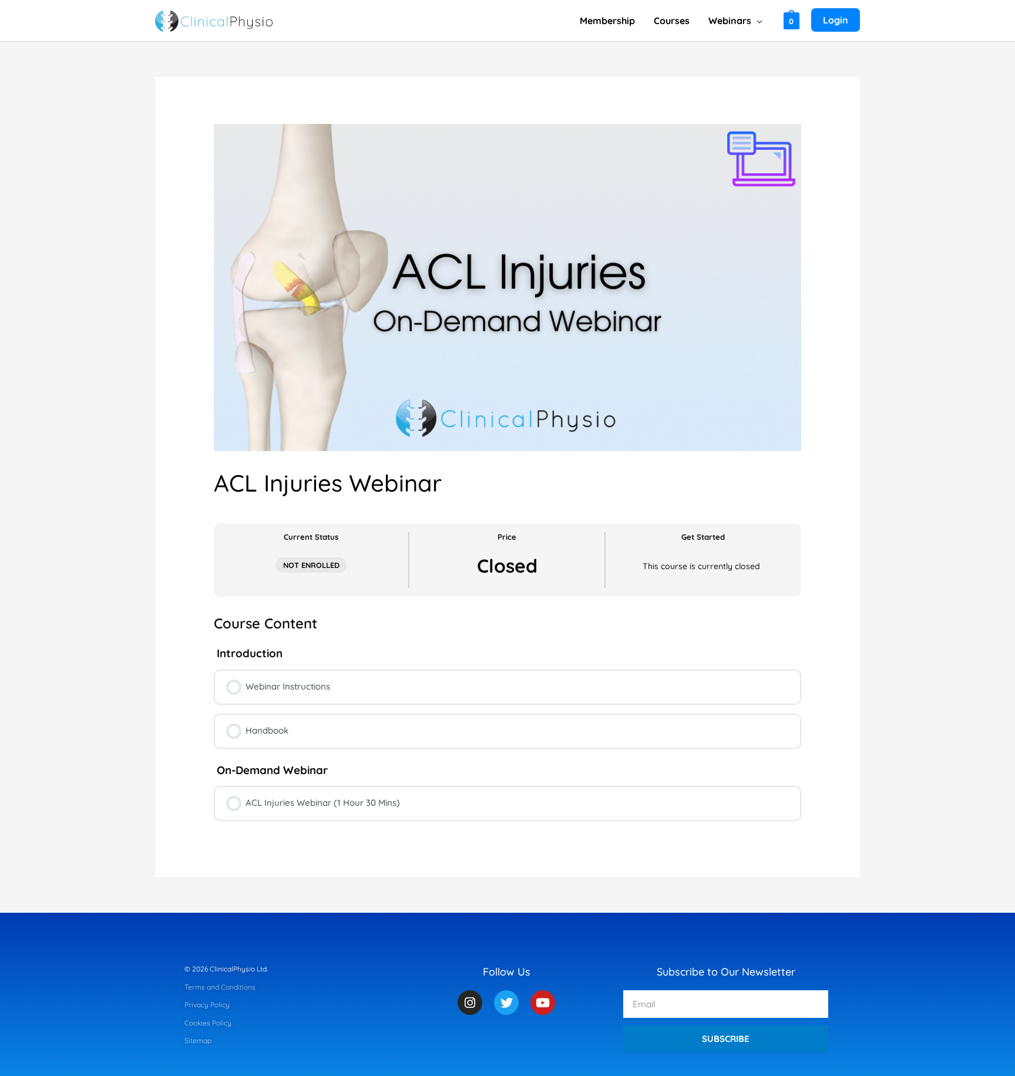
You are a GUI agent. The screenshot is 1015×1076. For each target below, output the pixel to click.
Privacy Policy (207, 1004)
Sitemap (197, 1040)
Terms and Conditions (220, 987)
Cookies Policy (207, 1022)
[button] (756, 20)
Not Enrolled (311, 565)
